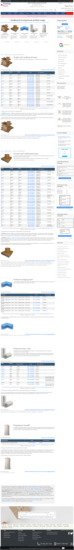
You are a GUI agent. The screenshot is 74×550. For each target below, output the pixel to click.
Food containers (40, 524)
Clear (54, 514)
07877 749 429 (62, 544)
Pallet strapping (35, 526)
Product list (20, 533)
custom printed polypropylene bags (63, 257)
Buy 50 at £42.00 (30, 79)
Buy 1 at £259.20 (36, 299)
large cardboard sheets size (31, 265)
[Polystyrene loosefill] (5, 434)
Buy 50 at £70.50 (30, 85)
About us (24, 1)
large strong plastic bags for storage (63, 265)
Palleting (4, 13)
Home (2, 54)
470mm (2, 195)
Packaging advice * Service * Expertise (37, 6)
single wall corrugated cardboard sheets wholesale (27, 263)
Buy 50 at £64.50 (30, 82)
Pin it (8, 135)
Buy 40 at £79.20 (30, 91)
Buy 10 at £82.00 (31, 198)
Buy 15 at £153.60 (31, 207)
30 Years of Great (37, 5)
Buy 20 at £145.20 (31, 214)
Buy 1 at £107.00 (31, 371)
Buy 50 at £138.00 (30, 97)
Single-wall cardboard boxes (6, 22)
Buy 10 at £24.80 (31, 171)
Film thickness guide (62, 63)
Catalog (37, 1)
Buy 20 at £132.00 (31, 190)
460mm (2, 198)
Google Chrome (7, 535)
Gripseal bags (59, 524)
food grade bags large (61, 267)
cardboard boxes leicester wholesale (23, 138)
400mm (2, 189)
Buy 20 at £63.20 (30, 92)
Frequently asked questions (63, 76)
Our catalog (34, 539)
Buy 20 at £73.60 (30, 98)
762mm (2, 219)
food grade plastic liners (62, 246)
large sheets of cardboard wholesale (43, 264)
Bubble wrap (57, 13)
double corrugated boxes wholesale (10, 262)
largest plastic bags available (63, 248)
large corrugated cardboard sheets (8, 265)
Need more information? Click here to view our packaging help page (40, 135)
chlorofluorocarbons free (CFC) (41, 393)
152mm (2, 75)
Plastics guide (61, 78)
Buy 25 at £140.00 (30, 104)
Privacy (71, 530)
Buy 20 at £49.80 (31, 175)
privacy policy (27, 517)
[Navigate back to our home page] (2, 5)
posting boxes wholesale (42, 136)
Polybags (54, 526)
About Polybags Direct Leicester (37, 3)
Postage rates (68, 26)
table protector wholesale (32, 411)
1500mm (3, 366)
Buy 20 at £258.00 (31, 220)
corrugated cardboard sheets (7, 264)
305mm (2, 84)
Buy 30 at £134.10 (31, 187)
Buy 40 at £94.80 (30, 94)
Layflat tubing (9, 13)
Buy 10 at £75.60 (31, 195)
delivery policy (38, 498)
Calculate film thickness (65, 178)
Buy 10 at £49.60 (31, 183)
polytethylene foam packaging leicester (9, 412)
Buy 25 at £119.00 (30, 101)
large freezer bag (60, 253)
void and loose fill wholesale (9, 472)
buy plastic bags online (62, 270)
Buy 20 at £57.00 (31, 181)
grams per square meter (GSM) (7, 114)
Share (2, 135)
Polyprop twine (60, 526)
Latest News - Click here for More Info (37, 16)
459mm (2, 192)
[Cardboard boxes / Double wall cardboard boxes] (5, 163)
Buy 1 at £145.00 (31, 366)
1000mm (3, 370)
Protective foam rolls (37, 22)
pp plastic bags (60, 250)
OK (63, 548)
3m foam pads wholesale (21, 411)
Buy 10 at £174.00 (31, 204)
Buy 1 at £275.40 (36, 302)
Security (67, 530)
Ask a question (61, 70)
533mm (2, 204)
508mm (2, 201)
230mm (2, 78)
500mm (2, 379)
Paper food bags (42, 526)
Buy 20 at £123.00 (31, 199)
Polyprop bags (39, 13)
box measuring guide (33, 487)
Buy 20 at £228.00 (31, 217)
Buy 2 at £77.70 (31, 226)
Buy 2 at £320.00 (31, 384)
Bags (27, 13)
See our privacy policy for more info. (52, 548)
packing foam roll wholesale (36, 412)
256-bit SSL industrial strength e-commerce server (64, 138)
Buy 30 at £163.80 (31, 202)
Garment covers (63, 13)
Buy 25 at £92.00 (30, 95)
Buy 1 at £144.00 (36, 305)
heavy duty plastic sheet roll (63, 255)
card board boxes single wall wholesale (11, 136)
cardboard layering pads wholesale (46, 263)
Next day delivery (16, 1)
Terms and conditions (22, 535)
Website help (61, 74)
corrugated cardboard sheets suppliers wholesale (11, 266)
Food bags (34, 524)
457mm (2, 98)
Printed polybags (4, 527)
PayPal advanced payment (52, 533)
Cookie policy (21, 540)
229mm (2, 81)
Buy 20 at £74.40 (31, 184)
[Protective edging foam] (5, 289)
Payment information (62, 57)
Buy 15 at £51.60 (31, 177)
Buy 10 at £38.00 (31, 180)
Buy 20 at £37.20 (31, 172)
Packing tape (15, 13)
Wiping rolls (11, 527)
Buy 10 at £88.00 (31, 189)
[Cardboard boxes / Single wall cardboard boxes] (5, 66)
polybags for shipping (61, 272)
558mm (2, 207)
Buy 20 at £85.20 (31, 193)
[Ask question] (7, 66)
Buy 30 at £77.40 (31, 178)
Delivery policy (61, 59)
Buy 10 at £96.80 (31, 213)
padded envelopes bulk (62, 275)
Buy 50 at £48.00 (30, 76)
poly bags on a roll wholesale (63, 263)
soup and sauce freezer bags (63, 261)
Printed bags (33, 13)
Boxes (51, 13)
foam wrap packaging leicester (24, 412)
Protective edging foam (28, 22)
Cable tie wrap (15, 524)
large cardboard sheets (20, 265)
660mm (2, 216)
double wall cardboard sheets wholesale (27, 262)
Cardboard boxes (8, 54)
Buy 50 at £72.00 (30, 88)
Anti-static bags (3, 524)
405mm (2, 95)
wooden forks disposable (62, 251)
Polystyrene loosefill (45, 22)
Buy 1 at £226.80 (36, 310)
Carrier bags (29, 524)
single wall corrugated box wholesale (19, 137)
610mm (2, 104)
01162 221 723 (34, 108)
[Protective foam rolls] (5, 358)
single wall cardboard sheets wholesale (9, 263)
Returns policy (61, 61)
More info (70, 180)
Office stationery (16, 526)
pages (24, 533)
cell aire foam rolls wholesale (9, 411)
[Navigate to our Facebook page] (69, 534)
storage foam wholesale (43, 411)
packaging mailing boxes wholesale (8, 138)
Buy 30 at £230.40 (31, 208)
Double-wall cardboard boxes (17, 22)
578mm (2, 210)
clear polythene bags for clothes (63, 277)
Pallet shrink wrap (29, 526)
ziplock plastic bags (61, 274)
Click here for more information (48, 69)
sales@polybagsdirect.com (67, 8)
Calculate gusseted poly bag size (65, 207)
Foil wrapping (46, 524)
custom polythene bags (62, 259)
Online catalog (61, 65)
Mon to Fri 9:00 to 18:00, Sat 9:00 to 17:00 (66, 3)
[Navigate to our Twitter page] (71, 534)
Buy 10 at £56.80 (31, 192)
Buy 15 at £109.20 (31, 201)
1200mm (3, 225)
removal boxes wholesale (6, 137)
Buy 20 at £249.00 (31, 211)
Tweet (5, 135)
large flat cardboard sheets (18, 264)
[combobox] (37, 10)
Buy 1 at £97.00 (31, 373)
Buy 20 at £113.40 (31, 196)
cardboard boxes (35, 138)
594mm (2, 101)
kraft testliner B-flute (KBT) (36, 490)
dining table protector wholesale (10, 335)
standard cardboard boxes (30, 264)
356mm (2, 92)
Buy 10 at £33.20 (31, 174)
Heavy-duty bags (65, 524)
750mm (2, 377)
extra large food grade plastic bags (64, 269)
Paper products (49, 526)
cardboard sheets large (42, 265)
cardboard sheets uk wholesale (34, 137)
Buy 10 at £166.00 (31, 210)
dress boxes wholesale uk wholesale (43, 262)
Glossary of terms (61, 72)
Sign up (50, 514)
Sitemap (20, 532)
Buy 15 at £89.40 (31, 186)
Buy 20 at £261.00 (31, 205)
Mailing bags (45, 13)
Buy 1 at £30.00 (32, 442)
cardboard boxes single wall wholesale (28, 136)
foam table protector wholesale (23, 335)
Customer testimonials (62, 55)
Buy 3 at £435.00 (31, 379)
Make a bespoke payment (52, 532)
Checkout (65, 24)
